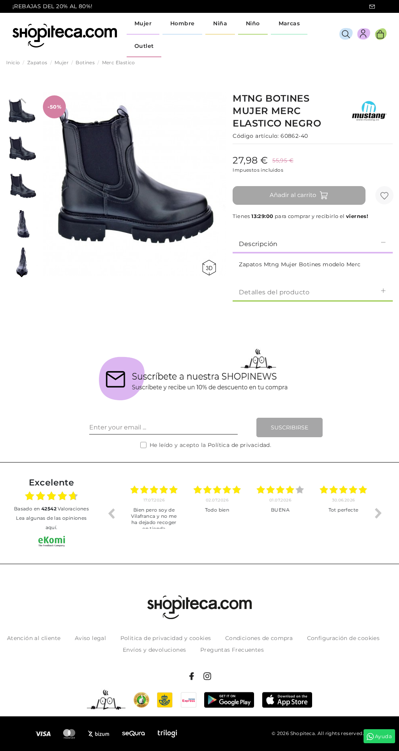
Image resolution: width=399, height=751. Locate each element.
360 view (210, 268)
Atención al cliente (34, 638)
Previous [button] (111, 513)
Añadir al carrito (293, 195)
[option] (150, 513)
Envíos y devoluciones (154, 649)
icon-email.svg (372, 7)
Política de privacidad (239, 444)
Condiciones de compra (259, 638)
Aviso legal (90, 638)
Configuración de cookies (343, 638)
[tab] (313, 243)
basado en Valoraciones (51, 509)
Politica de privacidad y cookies (165, 638)
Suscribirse (289, 427)
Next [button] (378, 513)
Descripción (258, 244)
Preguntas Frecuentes (232, 649)
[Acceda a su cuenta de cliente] (363, 35)
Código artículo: (256, 135)
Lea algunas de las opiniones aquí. (51, 522)
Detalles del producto (274, 292)
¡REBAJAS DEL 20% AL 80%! (52, 6)
